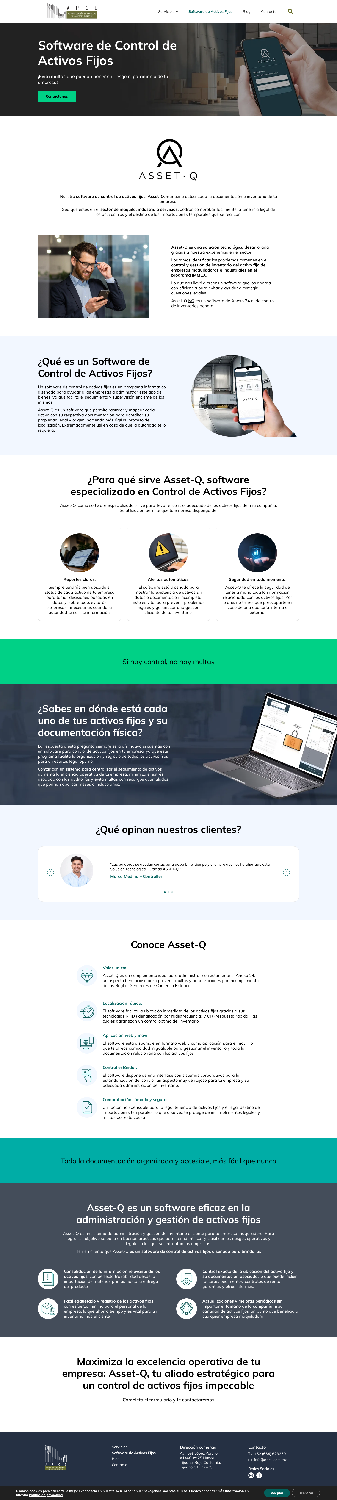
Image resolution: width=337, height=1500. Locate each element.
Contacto (119, 1465)
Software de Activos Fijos (134, 1453)
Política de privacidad (46, 1495)
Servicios (119, 1447)
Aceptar (277, 1493)
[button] (290, 11)
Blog (116, 1459)
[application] (176, 11)
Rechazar (306, 1493)
